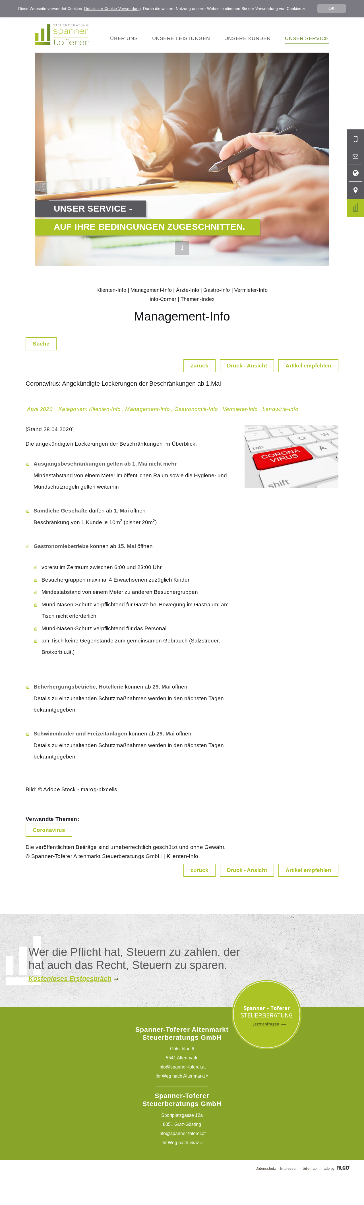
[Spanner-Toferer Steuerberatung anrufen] (355, 138)
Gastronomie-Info (196, 409)
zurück (199, 366)
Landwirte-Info (280, 409)
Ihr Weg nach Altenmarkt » (182, 1076)
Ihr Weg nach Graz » (182, 1142)
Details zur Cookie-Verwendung (112, 8)
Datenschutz (265, 1168)
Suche (41, 344)
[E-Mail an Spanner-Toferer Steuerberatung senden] (355, 156)
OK (331, 8)
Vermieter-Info (251, 290)
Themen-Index (198, 299)
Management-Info (151, 290)
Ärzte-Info (187, 290)
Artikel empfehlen (308, 366)
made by (328, 1168)
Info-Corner (163, 299)
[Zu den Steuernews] (355, 208)
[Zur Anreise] (355, 190)
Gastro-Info (216, 290)
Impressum (289, 1168)
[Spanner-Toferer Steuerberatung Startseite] (62, 45)
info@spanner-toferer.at (182, 1067)
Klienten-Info (111, 290)
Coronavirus (49, 830)
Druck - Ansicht (247, 366)
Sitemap (309, 1168)
